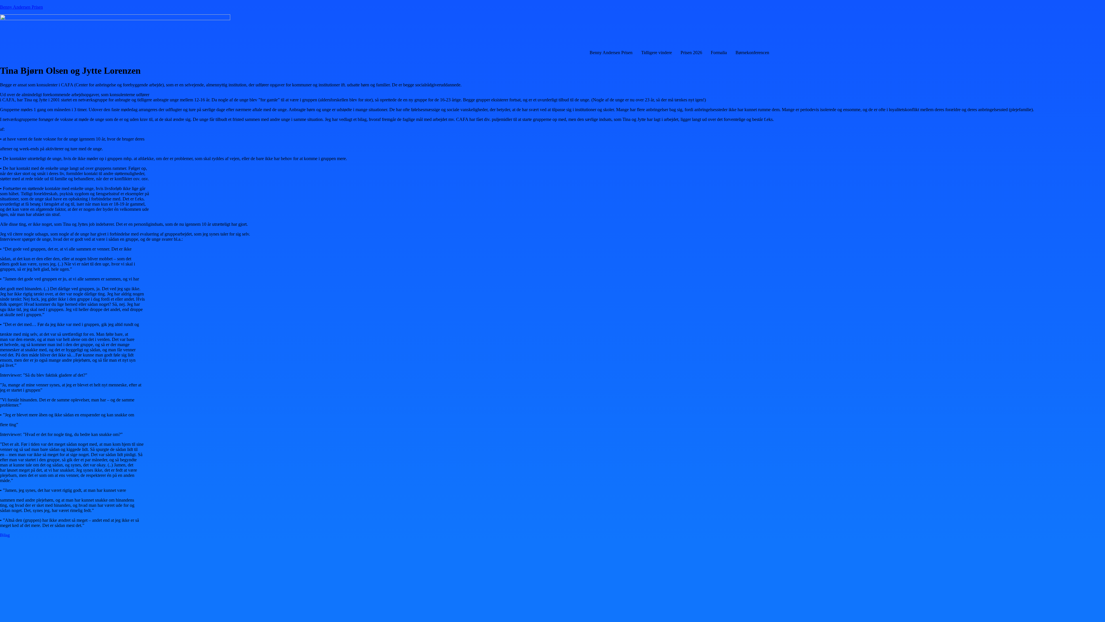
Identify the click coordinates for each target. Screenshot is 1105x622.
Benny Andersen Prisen (21, 7)
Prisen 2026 (691, 52)
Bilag (5, 535)
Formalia (719, 52)
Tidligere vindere (656, 52)
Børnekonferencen (752, 52)
